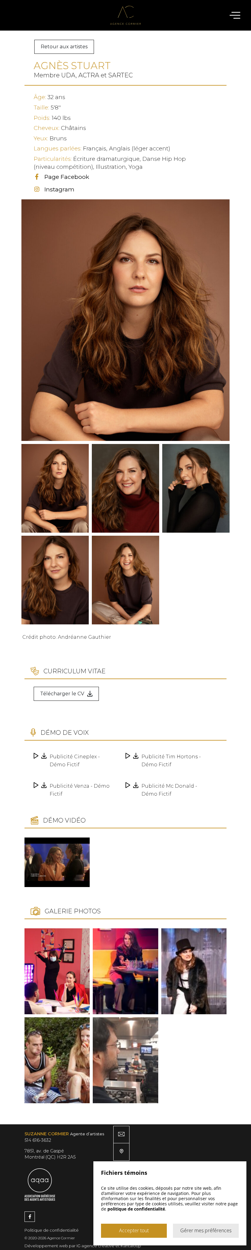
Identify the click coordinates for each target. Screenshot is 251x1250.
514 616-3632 (37, 1140)
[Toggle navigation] (228, 15)
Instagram (59, 189)
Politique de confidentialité (51, 1230)
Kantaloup (131, 1245)
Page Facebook (66, 176)
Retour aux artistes (64, 47)
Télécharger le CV (62, 694)
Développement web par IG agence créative (69, 1245)
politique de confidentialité (136, 1209)
